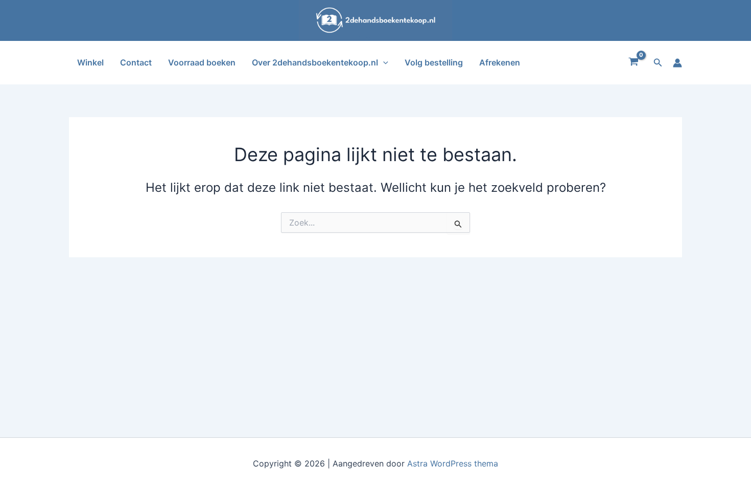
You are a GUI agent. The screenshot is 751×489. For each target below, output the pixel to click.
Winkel (90, 62)
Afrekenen (499, 62)
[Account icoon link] (677, 63)
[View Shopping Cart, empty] (633, 63)
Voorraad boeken (202, 62)
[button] (383, 62)
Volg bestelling (434, 62)
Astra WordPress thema (452, 463)
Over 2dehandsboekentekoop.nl (315, 62)
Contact (136, 62)
